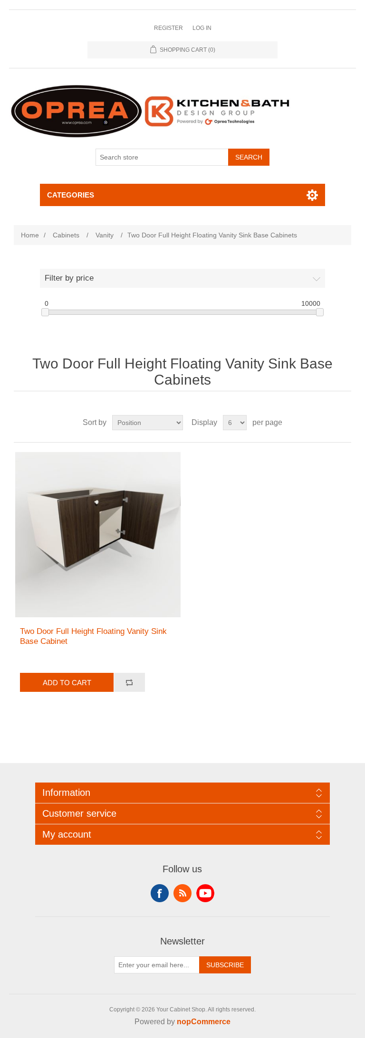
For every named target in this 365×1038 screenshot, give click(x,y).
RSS (182, 893)
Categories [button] (70, 195)
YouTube (205, 893)
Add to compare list (129, 682)
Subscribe (225, 965)
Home (30, 235)
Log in (201, 28)
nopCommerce (204, 1022)
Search (248, 157)
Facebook (160, 893)
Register (168, 28)
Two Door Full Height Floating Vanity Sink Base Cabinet (93, 636)
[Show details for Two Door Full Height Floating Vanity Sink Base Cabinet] (98, 534)
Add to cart (67, 683)
